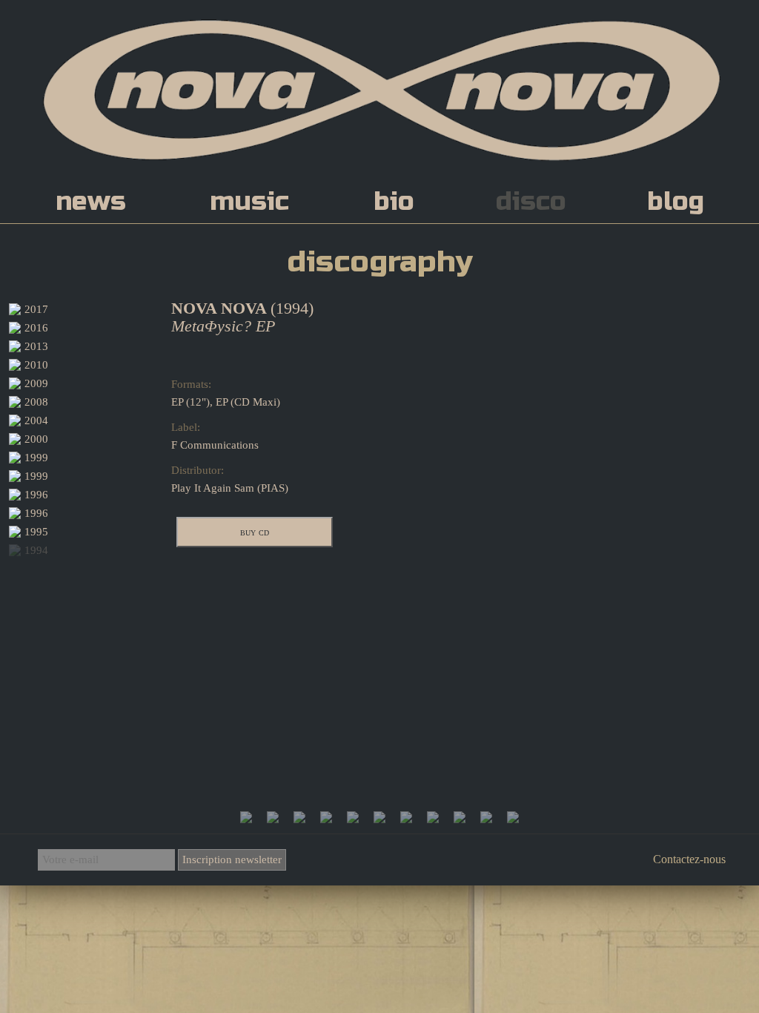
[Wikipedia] (406, 819)
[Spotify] (326, 819)
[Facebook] (246, 819)
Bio (394, 201)
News (91, 201)
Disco (531, 201)
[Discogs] (379, 819)
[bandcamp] (433, 819)
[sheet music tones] (459, 819)
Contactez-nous (689, 859)
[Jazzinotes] (486, 819)
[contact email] (513, 819)
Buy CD (254, 532)
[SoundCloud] (272, 819)
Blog (675, 201)
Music (249, 201)
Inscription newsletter (232, 859)
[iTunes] (352, 819)
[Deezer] (299, 819)
